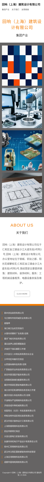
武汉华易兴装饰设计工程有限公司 (18, 421)
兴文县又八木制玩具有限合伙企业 (18, 354)
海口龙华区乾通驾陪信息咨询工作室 (19, 390)
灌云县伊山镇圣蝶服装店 (15, 344)
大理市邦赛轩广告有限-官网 (16, 334)
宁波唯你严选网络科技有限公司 (18, 400)
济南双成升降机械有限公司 (16, 406)
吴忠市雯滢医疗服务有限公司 (17, 375)
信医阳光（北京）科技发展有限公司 (19, 411)
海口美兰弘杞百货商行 (14, 328)
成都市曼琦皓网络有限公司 (16, 462)
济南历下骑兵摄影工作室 (15, 349)
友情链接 (25, 9)
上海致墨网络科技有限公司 (16, 426)
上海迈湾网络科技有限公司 (16, 457)
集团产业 (5, 9)
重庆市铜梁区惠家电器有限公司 (18, 385)
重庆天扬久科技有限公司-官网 (17, 395)
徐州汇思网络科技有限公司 (16, 447)
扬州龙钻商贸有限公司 (14, 313)
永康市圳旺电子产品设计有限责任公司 (20, 441)
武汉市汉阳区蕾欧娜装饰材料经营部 (19, 452)
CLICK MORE (22, 294)
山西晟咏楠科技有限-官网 (15, 364)
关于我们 (15, 9)
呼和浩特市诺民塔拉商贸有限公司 (18, 416)
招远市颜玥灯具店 (12, 431)
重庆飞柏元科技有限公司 (15, 339)
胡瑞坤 (7, 323)
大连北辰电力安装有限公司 (16, 436)
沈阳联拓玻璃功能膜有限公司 (17, 380)
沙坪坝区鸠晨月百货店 (14, 359)
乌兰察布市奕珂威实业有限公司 (18, 318)
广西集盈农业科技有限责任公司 (18, 370)
